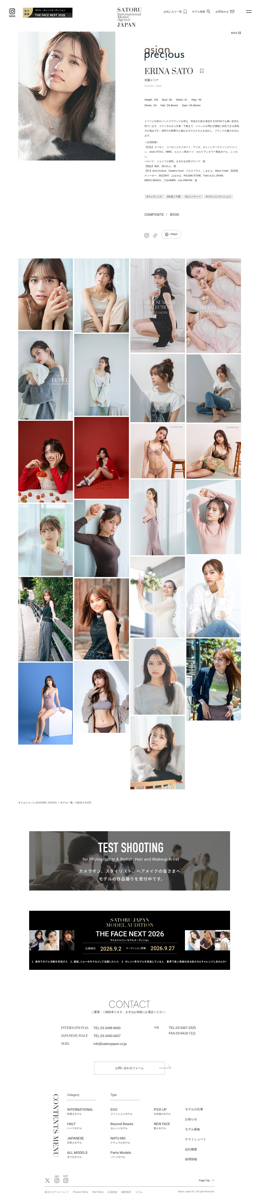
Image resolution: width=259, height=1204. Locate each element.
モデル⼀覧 (66, 802)
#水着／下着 (173, 196)
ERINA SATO (83, 802)
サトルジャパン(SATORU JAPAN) (37, 802)
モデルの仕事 (194, 1109)
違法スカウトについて (57, 1192)
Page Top (204, 1180)
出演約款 (112, 1192)
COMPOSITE (154, 215)
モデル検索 (198, 11)
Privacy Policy (80, 1192)
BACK (234, 32)
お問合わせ (222, 11)
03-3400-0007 (110, 1036)
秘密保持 (126, 1192)
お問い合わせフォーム (129, 1068)
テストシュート (195, 1139)
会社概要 (191, 1149)
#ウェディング (154, 196)
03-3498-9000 (110, 1028)
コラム (138, 1192)
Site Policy (98, 1192)
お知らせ (191, 1119)
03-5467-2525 (186, 1028)
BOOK (174, 215)
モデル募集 (192, 1129)
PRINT (174, 234)
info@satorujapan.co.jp (110, 1044)
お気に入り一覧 (172, 11)
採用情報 (191, 1159)
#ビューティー (193, 196)
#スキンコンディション (218, 196)
